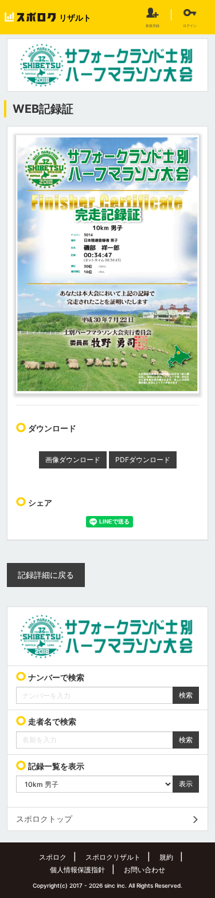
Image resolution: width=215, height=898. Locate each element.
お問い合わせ (144, 869)
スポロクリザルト (112, 857)
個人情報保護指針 (77, 869)
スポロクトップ (44, 819)
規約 (166, 857)
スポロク (53, 857)
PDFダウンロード (142, 459)
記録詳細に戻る (46, 575)
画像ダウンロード (72, 459)
